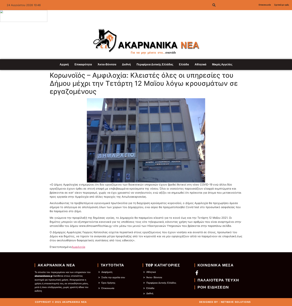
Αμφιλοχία (78, 247)
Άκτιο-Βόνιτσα (107, 64)
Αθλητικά (200, 64)
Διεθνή (126, 64)
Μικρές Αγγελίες (222, 64)
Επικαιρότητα (83, 64)
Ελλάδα (184, 64)
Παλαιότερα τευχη (218, 280)
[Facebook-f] (196, 272)
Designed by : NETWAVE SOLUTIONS (225, 302)
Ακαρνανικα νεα (56, 265)
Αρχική (64, 64)
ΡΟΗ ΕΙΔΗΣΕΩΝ (213, 287)
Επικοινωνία (265, 5)
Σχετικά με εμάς (281, 5)
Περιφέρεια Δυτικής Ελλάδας (155, 64)
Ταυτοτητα (112, 265)
